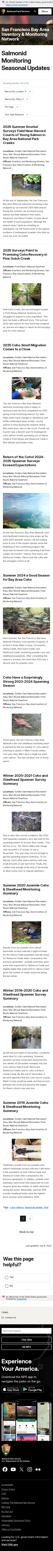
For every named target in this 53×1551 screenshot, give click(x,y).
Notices (5, 1498)
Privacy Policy (8, 1489)
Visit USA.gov (9, 1544)
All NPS (26, 1346)
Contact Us (10, 1317)
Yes (12, 1277)
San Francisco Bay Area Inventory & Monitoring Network (25, 34)
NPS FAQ (5, 1507)
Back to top (27, 1231)
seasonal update (34, 1207)
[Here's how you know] (26, 3)
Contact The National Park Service (18, 1502)
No (11, 1285)
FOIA (3, 1493)
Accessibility (7, 1484)
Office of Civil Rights (11, 1529)
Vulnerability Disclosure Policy (16, 1520)
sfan (46, 1207)
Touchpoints (21, 1298)
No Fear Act (7, 1511)
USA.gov (5, 1525)
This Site (26, 1339)
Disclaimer (6, 1516)
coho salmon (17, 1207)
